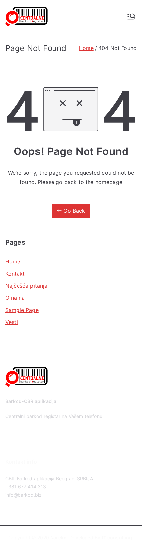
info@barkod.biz (23, 495)
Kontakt (15, 273)
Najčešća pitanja (26, 285)
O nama (15, 297)
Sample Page (22, 310)
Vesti (11, 322)
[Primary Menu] (131, 16)
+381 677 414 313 (25, 486)
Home (12, 261)
